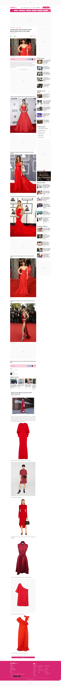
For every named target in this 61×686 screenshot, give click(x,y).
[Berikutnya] (36, 442)
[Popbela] (14, 7)
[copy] (34, 59)
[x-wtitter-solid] (32, 59)
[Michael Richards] (11, 374)
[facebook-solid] (30, 59)
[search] (41, 7)
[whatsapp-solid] (27, 59)
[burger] (50, 7)
